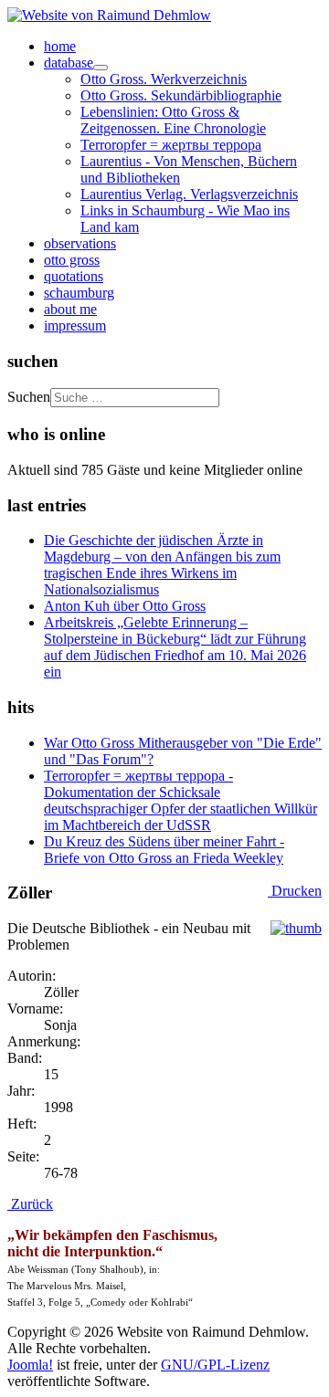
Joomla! (30, 1364)
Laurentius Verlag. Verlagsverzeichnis (189, 194)
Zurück (30, 1204)
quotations (73, 276)
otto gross (72, 260)
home (60, 46)
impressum (75, 325)
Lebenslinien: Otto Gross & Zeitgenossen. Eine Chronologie (173, 120)
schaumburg (79, 292)
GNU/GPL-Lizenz (215, 1364)
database (68, 62)
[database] (100, 67)
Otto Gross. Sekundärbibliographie (180, 95)
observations (80, 243)
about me (70, 309)
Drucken (295, 890)
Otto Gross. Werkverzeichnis (163, 79)
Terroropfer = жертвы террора (170, 144)
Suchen (28, 396)
